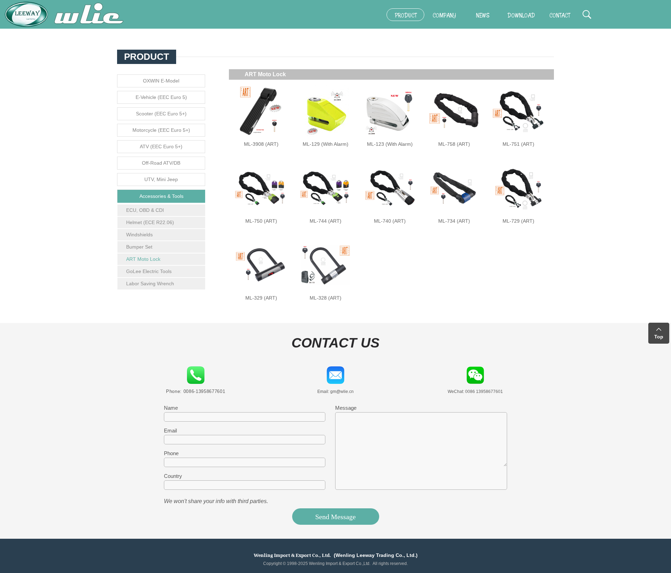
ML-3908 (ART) (261, 144)
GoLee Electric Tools (149, 271)
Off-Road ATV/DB (161, 163)
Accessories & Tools (161, 196)
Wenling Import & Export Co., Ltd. (292, 555)
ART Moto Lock (143, 259)
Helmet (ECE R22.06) (150, 222)
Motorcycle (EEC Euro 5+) (161, 130)
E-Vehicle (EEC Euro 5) (161, 97)
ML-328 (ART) (325, 298)
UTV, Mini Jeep (161, 179)
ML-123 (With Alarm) (390, 144)
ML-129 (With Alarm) (325, 144)
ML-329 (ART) (261, 298)
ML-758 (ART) (454, 144)
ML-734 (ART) (454, 221)
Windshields (139, 234)
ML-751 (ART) (518, 144)
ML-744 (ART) (325, 221)
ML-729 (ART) (518, 221)
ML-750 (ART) (261, 221)
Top (658, 336)
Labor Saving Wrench (150, 283)
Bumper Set (139, 247)
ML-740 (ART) (390, 221)
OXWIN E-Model (161, 81)
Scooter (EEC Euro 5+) (161, 113)
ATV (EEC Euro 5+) (161, 146)
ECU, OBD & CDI (145, 210)
